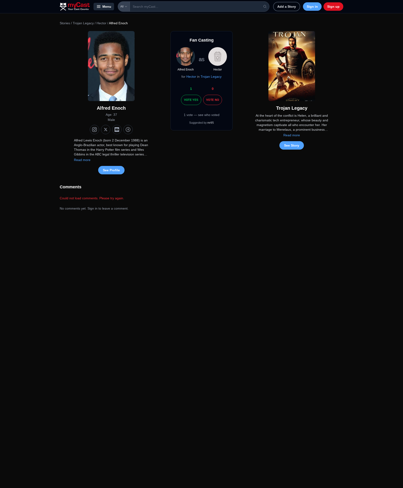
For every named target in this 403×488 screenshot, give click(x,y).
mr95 (210, 122)
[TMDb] (128, 129)
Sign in (312, 6)
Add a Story (286, 6)
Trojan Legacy (83, 23)
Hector (101, 23)
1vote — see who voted (201, 115)
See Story (291, 145)
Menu (106, 6)
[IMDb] (117, 129)
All (122, 6)
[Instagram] (94, 129)
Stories (65, 23)
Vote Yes (191, 100)
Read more (82, 160)
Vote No (212, 100)
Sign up (333, 6)
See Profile (111, 170)
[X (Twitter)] (105, 129)
